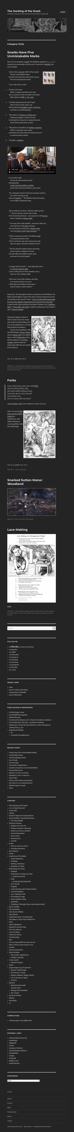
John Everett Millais (16, 912)
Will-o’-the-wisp (27, 97)
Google (11, 1056)
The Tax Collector (15, 929)
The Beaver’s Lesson (18, 973)
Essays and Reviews (16, 950)
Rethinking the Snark (17, 869)
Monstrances (15, 838)
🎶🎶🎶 (50, 62)
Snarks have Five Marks (17, 856)
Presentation (12, 1112)
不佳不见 (14, 980)
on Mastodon (14, 655)
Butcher (32, 611)
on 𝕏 (12, 670)
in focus (13, 368)
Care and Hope (14, 932)
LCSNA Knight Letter (16, 712)
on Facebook (13, 662)
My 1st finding (14, 907)
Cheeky (11, 947)
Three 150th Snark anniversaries (20, 780)
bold (38, 236)
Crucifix (14, 841)
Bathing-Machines (18, 864)
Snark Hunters (14, 1063)
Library (11, 813)
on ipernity (13, 649)
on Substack (13, 660)
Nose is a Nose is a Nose (19, 846)
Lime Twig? (13, 778)
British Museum (15, 717)
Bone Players (13, 851)
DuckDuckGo (13, 1053)
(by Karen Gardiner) (30, 720)
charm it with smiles (23, 231)
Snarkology (13, 1040)
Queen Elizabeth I (15, 924)
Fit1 (8, 615)
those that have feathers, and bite (22, 185)
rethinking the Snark (37, 368)
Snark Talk (13, 810)
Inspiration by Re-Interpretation (21, 917)
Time (11, 788)
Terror (11, 853)
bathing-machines (35, 128)
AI (11, 732)
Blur (10, 940)
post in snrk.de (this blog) (18, 690)
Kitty (11, 922)
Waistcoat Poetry (15, 935)
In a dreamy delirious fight (19, 269)
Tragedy (14, 886)
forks (26, 226)
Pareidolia (14, 902)
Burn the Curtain (20, 519)
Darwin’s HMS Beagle (18, 970)
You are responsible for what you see (22, 942)
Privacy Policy (27, 1126)
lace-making (35, 613)
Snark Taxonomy (19, 876)
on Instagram (14, 665)
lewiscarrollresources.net (18, 1038)
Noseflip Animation (18, 848)
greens (45, 216)
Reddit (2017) (14, 1061)
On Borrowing (14, 937)
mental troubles (17, 309)
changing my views (38, 366)
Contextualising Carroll (17, 758)
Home (9, 1092)
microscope (27, 368)
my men (21, 72)
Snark (27, 62)
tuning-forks (22, 469)
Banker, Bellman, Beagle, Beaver (22, 975)
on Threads (13, 667)
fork (36, 386)
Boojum (47, 64)
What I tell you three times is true (21, 945)
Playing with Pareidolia (19, 990)
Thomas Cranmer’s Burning (21, 828)
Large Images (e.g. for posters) (20, 967)
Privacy (9, 1103)
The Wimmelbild (17, 821)
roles (45, 368)
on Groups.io (13, 657)
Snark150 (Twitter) (16, 1048)
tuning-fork (16, 335)
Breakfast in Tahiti (17, 866)
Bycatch (12, 983)
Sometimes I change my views (21, 874)
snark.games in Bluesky (17, 692)
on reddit (12, 652)
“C (9, 72)
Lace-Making (17, 529)
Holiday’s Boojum (17, 957)
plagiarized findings (16, 730)
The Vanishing (14, 909)
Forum (11, 1045)
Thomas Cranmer (15, 823)
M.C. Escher (15, 993)
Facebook (12, 1058)
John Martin (13, 914)
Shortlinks (13, 1000)
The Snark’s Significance (18, 765)
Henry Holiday (14, 952)
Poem (9, 1116)
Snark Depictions (17, 859)
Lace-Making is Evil (18, 894)
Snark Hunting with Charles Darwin (23, 889)
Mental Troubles (17, 962)
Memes (11, 998)
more (9, 606)
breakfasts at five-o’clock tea (30, 107)
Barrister (18, 611)
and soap (33, 231)
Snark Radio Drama (16, 755)
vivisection (50, 613)
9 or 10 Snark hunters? (17, 808)
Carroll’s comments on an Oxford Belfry (23, 768)
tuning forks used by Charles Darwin (15, 413)
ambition (20, 140)
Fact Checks (13, 760)
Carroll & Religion (17, 891)
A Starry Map (13, 763)
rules (11, 687)
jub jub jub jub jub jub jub (22, 881)
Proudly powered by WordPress (42, 1126)
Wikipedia (12, 1043)
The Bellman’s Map (18, 897)
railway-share (35, 228)
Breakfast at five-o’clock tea (19, 775)
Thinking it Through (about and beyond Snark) (28, 904)
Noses (11, 843)
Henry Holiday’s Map (18, 899)
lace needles (19, 368)
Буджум (14, 871)
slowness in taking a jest (28, 115)
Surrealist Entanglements (20, 735)
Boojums (18, 198)
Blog (9, 1107)
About (9, 1099)
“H (10, 211)
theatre (31, 519)
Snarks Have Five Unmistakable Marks (23, 752)
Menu (62, 12)
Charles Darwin (25, 332)
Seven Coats (15, 836)
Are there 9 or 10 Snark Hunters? (20, 783)
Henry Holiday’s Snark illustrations (21, 818)
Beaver (23, 611)
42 (10, 1003)
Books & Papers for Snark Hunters (21, 816)
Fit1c (11, 615)
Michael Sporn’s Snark (17, 785)
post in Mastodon (15, 695)
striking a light (27, 218)
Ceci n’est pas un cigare (19, 978)
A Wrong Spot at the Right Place (20, 1020)
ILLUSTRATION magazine (18, 715)
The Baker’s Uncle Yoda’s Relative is (22, 919)
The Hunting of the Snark (24, 11)
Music (11, 965)
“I (9, 266)
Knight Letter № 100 (18, 826)
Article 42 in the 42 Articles (19, 773)
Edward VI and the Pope (17, 927)
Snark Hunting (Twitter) (18, 1050)
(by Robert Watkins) (26, 722)
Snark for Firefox (15, 995)
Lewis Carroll (13, 960)
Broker (28, 611)
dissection (21, 337)
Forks (11, 380)
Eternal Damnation (18, 833)
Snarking (14, 861)
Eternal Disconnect (16, 770)
